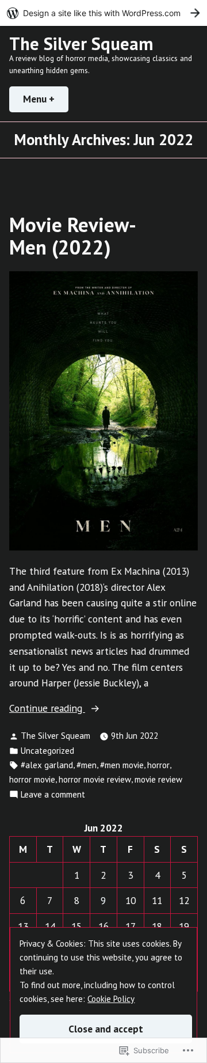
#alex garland (47, 765)
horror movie (32, 779)
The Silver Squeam (81, 43)
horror (158, 765)
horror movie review (95, 779)
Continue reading (47, 708)
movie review (158, 779)
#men (86, 765)
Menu (45, 98)
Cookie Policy (111, 998)
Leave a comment (53, 795)
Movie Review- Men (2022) (72, 235)
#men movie (122, 765)
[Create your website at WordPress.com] (103, 13)
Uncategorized (47, 750)
